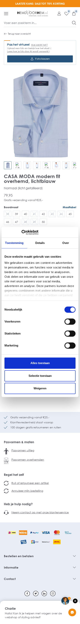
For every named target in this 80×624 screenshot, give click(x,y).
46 (7, 221)
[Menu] (6, 13)
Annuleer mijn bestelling (27, 490)
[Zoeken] (74, 23)
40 (25, 214)
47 (16, 221)
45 (70, 214)
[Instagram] (53, 593)
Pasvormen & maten (19, 442)
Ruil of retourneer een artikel (30, 483)
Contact (10, 579)
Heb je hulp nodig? (18, 504)
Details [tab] (40, 243)
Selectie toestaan (40, 375)
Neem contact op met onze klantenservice (40, 512)
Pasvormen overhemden (27, 459)
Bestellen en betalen (19, 556)
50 (43, 221)
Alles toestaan (40, 363)
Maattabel (69, 207)
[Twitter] (35, 593)
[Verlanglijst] (65, 13)
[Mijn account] (57, 13)
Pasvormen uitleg (22, 450)
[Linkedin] (44, 593)
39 (16, 214)
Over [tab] (65, 243)
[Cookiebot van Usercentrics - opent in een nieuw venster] (21, 232)
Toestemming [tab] (14, 243)
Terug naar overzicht (19, 33)
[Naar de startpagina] (32, 13)
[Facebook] (27, 593)
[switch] (70, 321)
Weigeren (40, 388)
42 (43, 214)
